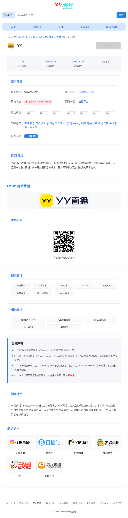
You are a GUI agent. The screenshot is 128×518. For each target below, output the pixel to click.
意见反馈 (104, 503)
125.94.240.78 (86, 92)
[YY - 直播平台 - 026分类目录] (64, 5)
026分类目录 (24, 37)
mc (64, 123)
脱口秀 (50, 123)
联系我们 (50, 503)
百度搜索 (21, 285)
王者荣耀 (32, 127)
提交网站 (90, 503)
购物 (100, 123)
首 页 (13, 27)
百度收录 (42, 285)
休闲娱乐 (49, 37)
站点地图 (117, 503)
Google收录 (64, 293)
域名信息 (64, 327)
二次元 (58, 123)
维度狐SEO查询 (28, 320)
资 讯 (61, 27)
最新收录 (85, 27)
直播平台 (60, 37)
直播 (26, 123)
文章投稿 (64, 503)
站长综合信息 (64, 320)
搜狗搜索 (107, 285)
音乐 (32, 123)
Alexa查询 (28, 327)
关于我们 (10, 503)
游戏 (69, 123)
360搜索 (64, 285)
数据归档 (77, 503)
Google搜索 (42, 293)
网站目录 (37, 27)
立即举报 (70, 375)
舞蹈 (38, 123)
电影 (106, 123)
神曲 (89, 123)
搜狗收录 (21, 293)
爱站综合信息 (100, 320)
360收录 (85, 285)
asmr (75, 123)
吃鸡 (94, 123)
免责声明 (37, 503)
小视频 (82, 123)
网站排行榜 (111, 27)
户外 (43, 123)
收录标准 (23, 503)
